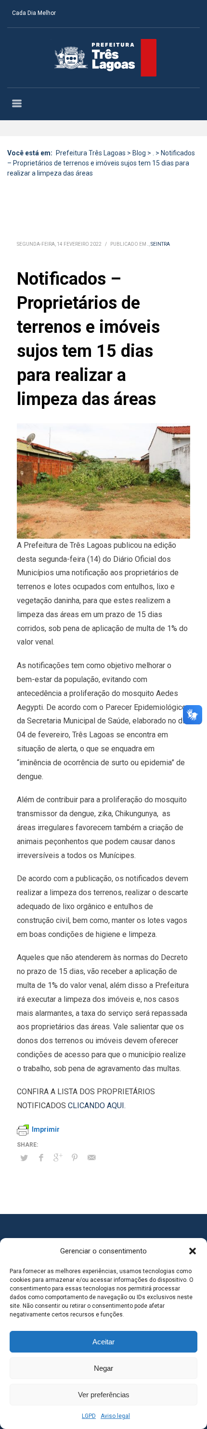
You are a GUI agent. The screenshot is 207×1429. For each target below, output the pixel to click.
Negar (103, 1368)
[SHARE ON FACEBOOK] (41, 1158)
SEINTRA (160, 244)
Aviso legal (115, 1416)
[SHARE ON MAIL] (91, 1158)
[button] (192, 1251)
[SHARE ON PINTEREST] (74, 1158)
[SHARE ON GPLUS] (58, 1158)
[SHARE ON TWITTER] (24, 1158)
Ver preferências (103, 1395)
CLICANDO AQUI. (97, 1105)
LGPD (89, 1416)
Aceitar (103, 1342)
